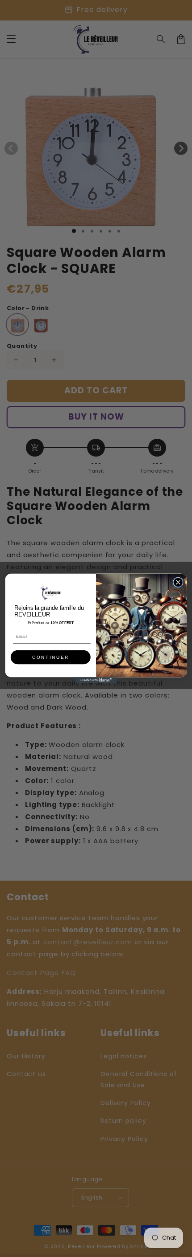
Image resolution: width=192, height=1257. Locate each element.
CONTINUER (50, 657)
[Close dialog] (178, 582)
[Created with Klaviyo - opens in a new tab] (96, 680)
